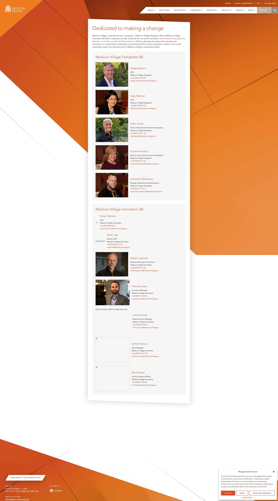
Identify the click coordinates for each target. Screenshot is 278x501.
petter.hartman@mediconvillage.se (113, 229)
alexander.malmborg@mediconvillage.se (146, 191)
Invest (228, 3)
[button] (274, 472)
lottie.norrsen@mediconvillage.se (145, 328)
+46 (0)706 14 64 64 (139, 296)
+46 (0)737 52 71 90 (138, 133)
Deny (242, 493)
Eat (258, 3)
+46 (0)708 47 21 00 (138, 268)
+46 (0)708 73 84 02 (139, 382)
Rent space (164, 10)
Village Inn (269, 3)
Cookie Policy (247, 497)
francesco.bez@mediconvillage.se (145, 299)
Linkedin (58, 491)
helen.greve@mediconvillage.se (142, 136)
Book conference (244, 3)
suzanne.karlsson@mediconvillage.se (144, 164)
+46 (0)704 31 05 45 (138, 78)
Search (274, 10)
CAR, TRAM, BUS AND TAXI (27, 491)
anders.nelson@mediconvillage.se (143, 81)
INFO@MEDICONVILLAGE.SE (17, 499)
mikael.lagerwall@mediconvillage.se (144, 271)
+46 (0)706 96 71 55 (138, 161)
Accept (228, 493)
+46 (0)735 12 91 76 (139, 353)
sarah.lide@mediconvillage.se (118, 247)
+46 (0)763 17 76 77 (138, 189)
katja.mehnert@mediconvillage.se (143, 108)
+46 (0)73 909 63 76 (107, 226)
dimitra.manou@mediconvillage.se (145, 356)
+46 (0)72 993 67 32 (138, 106)
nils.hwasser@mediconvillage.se (144, 385)
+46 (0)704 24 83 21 (140, 325)
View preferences (262, 493)
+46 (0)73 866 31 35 (114, 245)
